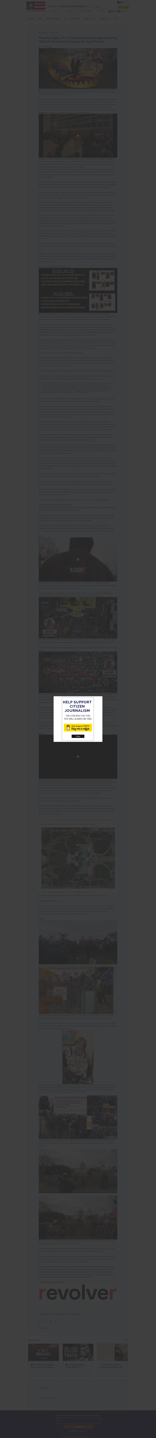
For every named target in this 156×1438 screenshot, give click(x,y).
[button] (78, 736)
